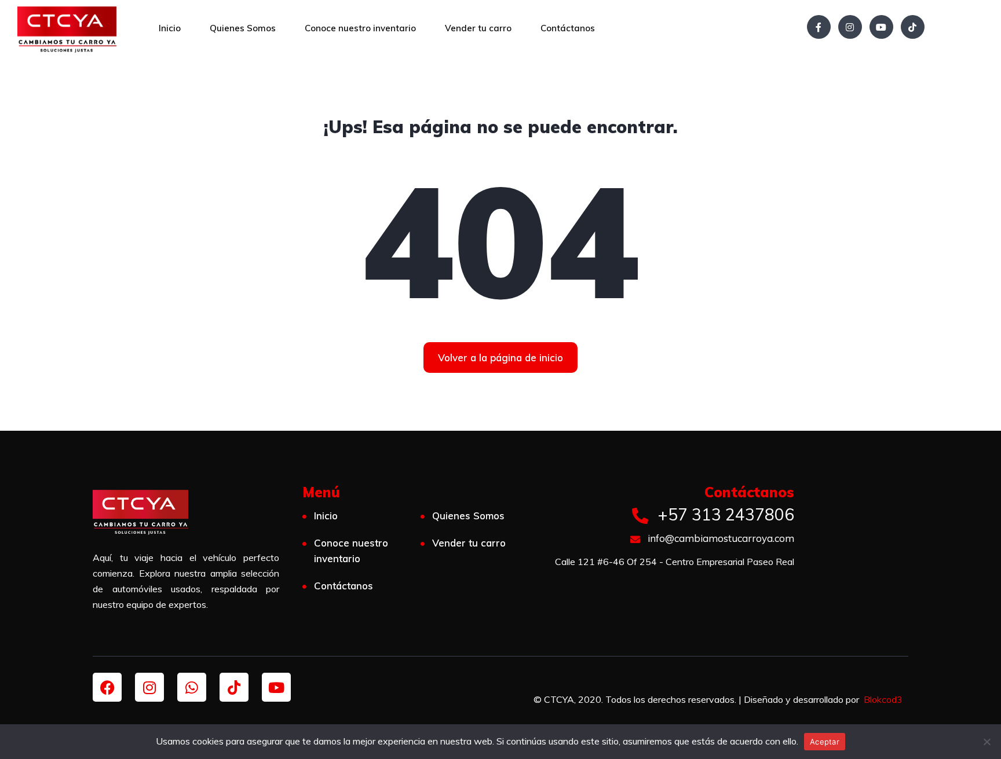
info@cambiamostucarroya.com (719, 538)
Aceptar (824, 741)
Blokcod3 (883, 699)
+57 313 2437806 (723, 514)
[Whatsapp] (191, 687)
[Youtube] (276, 687)
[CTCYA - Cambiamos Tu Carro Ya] (66, 29)
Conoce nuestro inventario (360, 28)
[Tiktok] (234, 687)
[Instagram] (850, 27)
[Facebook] (819, 27)
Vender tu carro (478, 28)
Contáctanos (567, 28)
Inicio (170, 28)
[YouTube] (881, 27)
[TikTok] (913, 27)
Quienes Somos (243, 28)
